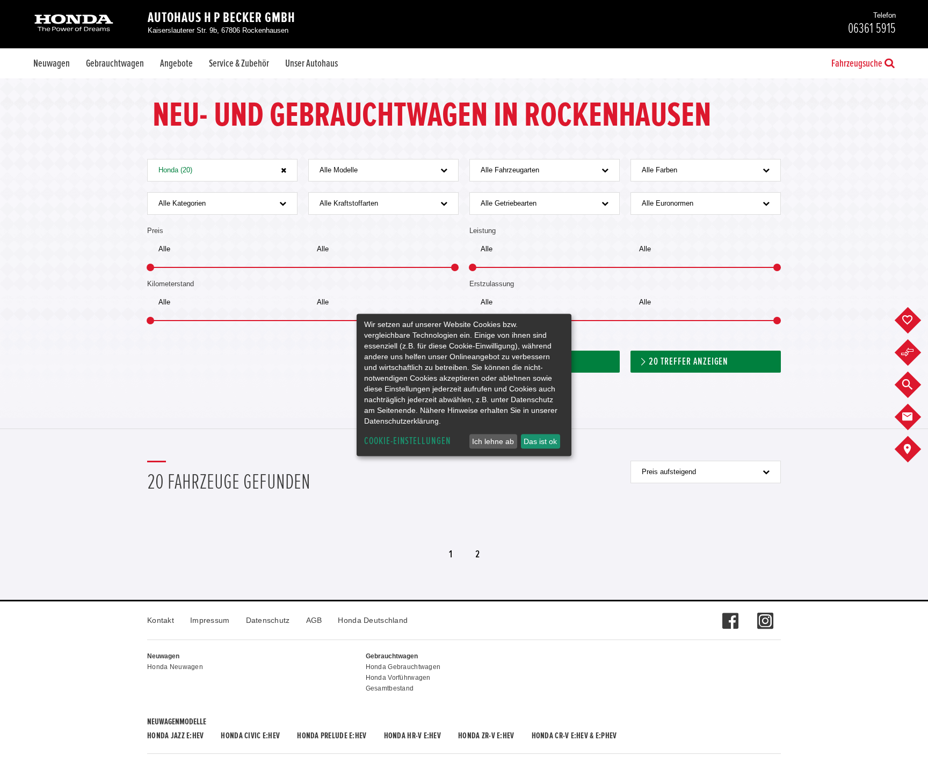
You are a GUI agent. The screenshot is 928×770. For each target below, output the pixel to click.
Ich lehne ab (493, 441)
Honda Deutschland (373, 620)
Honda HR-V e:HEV (412, 735)
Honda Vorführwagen (398, 677)
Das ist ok (540, 441)
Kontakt (160, 620)
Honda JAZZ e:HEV (175, 735)
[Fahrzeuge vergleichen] (916, 352)
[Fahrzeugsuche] (916, 385)
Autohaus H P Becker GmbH (221, 18)
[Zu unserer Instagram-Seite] (765, 615)
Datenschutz (268, 620)
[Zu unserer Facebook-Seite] (730, 615)
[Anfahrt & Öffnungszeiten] (916, 449)
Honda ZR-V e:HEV (486, 735)
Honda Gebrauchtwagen (403, 667)
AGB (314, 620)
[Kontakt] (916, 417)
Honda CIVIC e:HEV (250, 735)
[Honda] (73, 24)
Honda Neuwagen (175, 667)
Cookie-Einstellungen (407, 441)
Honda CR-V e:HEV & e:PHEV (574, 735)
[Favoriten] (916, 320)
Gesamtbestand (390, 688)
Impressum (210, 620)
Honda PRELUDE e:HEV (331, 735)
